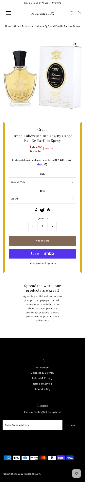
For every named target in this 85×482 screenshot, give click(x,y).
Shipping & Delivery (42, 372)
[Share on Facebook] (36, 211)
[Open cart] (79, 13)
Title (42, 174)
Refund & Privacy (42, 378)
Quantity (43, 218)
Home (8, 26)
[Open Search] (72, 13)
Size (42, 190)
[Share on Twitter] (42, 211)
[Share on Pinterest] (48, 211)
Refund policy (42, 389)
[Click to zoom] (75, 44)
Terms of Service (42, 383)
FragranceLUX (42, 13)
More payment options (42, 263)
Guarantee (42, 367)
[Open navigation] (13, 13)
